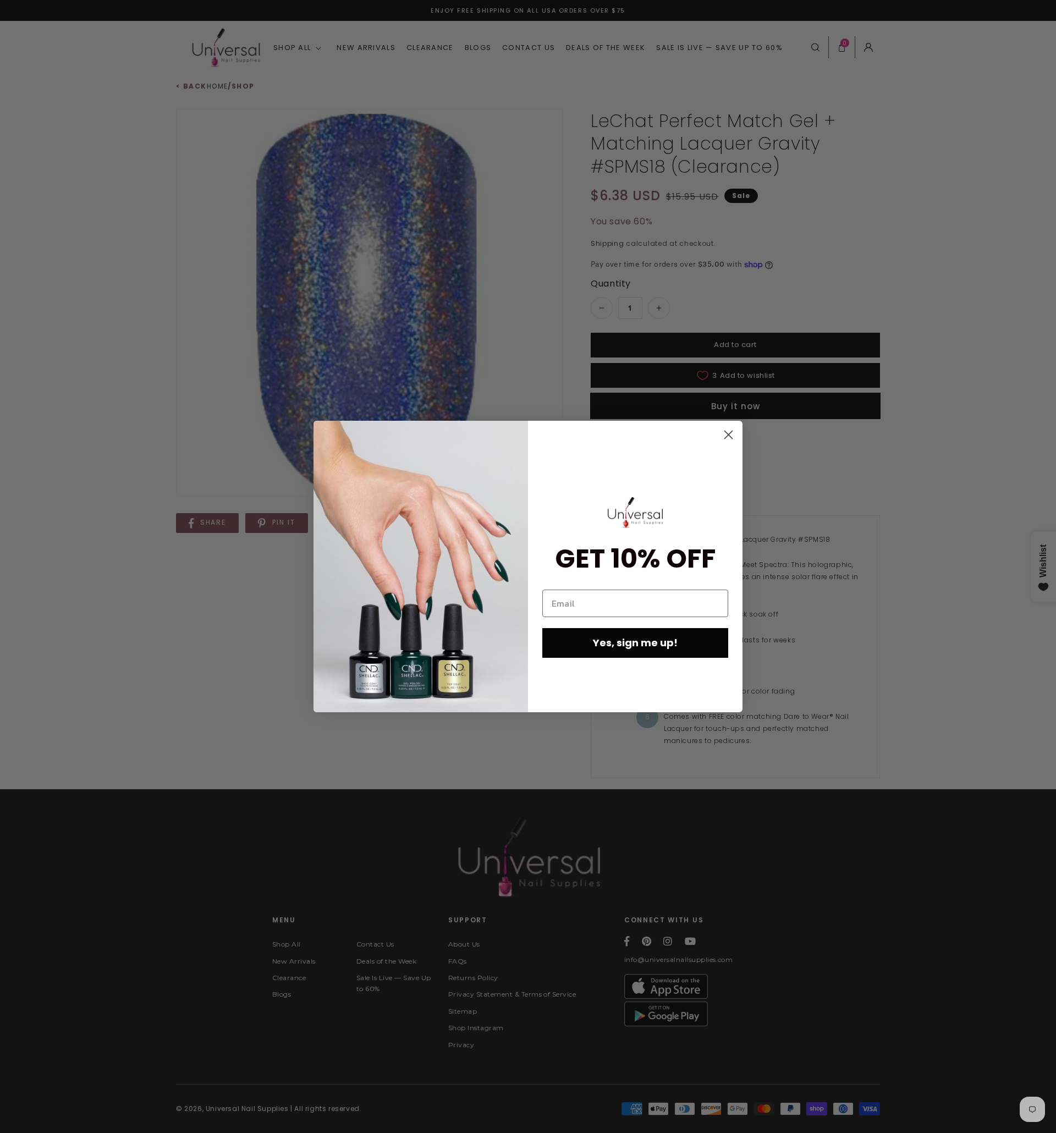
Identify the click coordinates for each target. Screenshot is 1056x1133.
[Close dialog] (728, 434)
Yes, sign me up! (635, 643)
